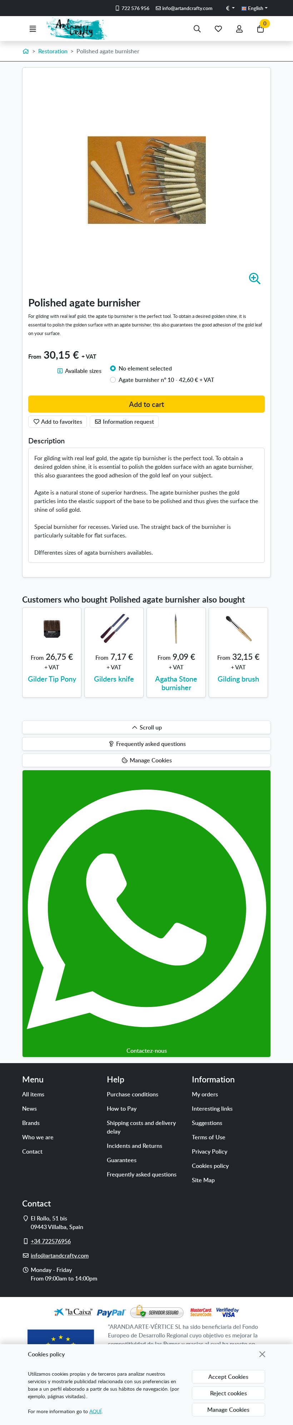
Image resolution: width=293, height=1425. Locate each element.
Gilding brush (238, 679)
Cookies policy (210, 1166)
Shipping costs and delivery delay (141, 1127)
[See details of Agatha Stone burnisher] (176, 628)
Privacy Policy (209, 1151)
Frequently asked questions (142, 1174)
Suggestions (207, 1123)
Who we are (38, 1137)
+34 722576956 (51, 1241)
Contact (32, 1151)
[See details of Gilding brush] (238, 628)
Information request (127, 422)
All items (33, 1094)
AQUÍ (95, 1411)
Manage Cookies (228, 1410)
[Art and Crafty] (79, 28)
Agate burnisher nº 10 (166, 380)
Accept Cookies (228, 1377)
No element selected (145, 368)
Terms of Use (208, 1137)
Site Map (203, 1180)
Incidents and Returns (134, 1146)
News (29, 1108)
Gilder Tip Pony (52, 679)
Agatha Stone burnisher (176, 683)
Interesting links (212, 1108)
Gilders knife (114, 679)
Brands (31, 1123)
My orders (205, 1094)
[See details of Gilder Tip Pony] (51, 628)
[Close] (262, 1354)
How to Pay (121, 1108)
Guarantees (121, 1160)
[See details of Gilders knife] (114, 628)
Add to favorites (61, 422)
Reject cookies (228, 1393)
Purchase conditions (132, 1094)
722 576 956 (134, 8)
